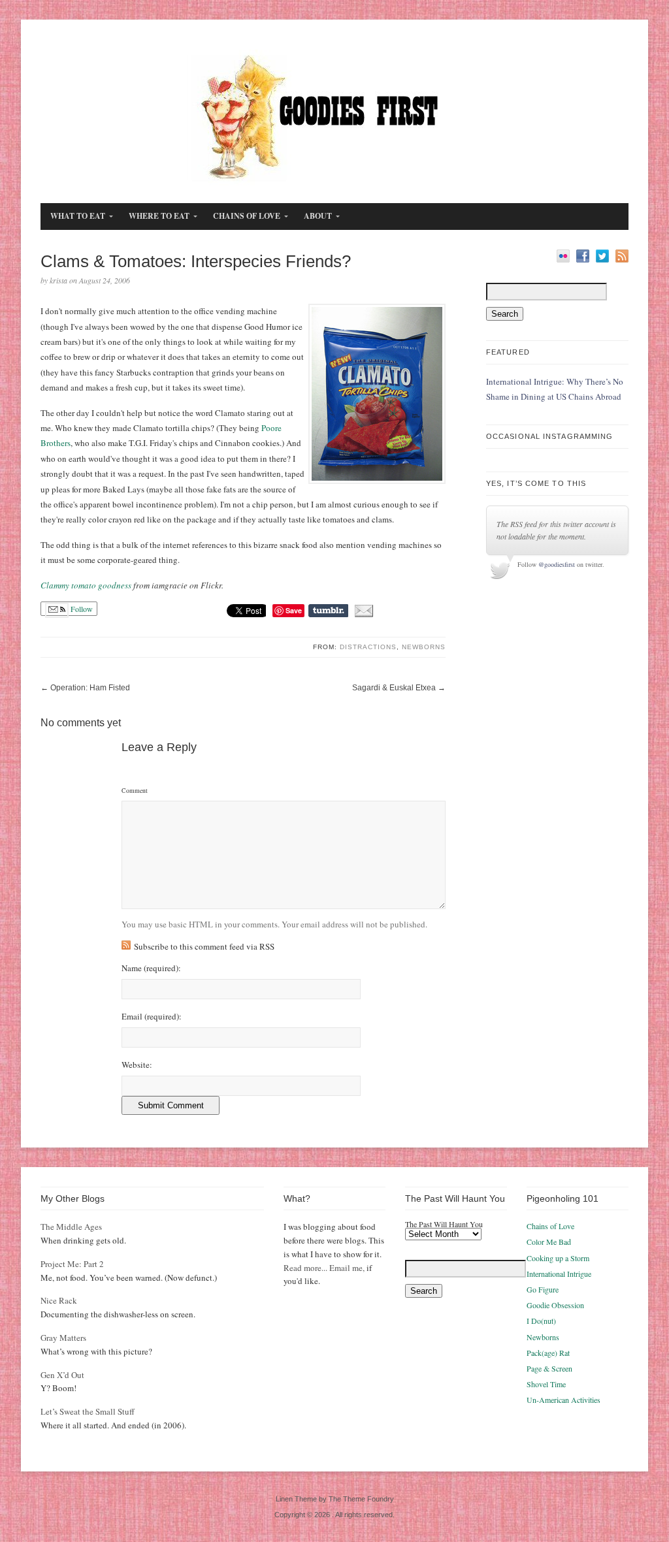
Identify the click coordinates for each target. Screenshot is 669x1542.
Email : (152, 1016)
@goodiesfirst (556, 564)
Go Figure (543, 1289)
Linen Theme (296, 1499)
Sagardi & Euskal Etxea (394, 687)
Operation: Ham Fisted (90, 687)
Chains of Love (550, 1226)
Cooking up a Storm (558, 1258)
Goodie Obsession (555, 1305)
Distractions (368, 647)
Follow (81, 608)
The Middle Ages (71, 1226)
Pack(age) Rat (548, 1352)
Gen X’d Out (62, 1375)
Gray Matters (63, 1337)
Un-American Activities (563, 1399)
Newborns (424, 647)
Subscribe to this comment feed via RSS (204, 946)
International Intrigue (559, 1273)
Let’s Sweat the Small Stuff (88, 1411)
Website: (137, 1065)
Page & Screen (549, 1368)
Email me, (347, 1268)
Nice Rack (59, 1300)
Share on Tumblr (328, 610)
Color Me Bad (549, 1241)
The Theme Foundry (361, 1499)
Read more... (305, 1268)
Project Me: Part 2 (72, 1264)
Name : (151, 968)
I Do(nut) (541, 1320)
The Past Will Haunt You (444, 1224)
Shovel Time (546, 1384)
